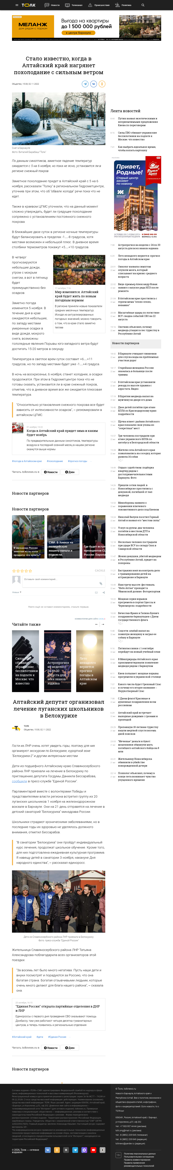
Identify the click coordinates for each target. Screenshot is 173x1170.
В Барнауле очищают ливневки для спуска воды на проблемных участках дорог (138, 357)
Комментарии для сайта (90, 619)
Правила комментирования (137, 1160)
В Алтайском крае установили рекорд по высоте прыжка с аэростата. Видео (136, 385)
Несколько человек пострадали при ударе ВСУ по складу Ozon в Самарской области (137, 545)
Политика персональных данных (140, 1154)
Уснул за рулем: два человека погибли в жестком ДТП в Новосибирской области (136, 531)
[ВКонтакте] (93, 84)
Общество (17, 84)
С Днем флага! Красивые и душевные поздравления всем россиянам (137, 702)
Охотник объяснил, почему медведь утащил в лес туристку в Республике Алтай (138, 330)
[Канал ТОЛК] (69, 472)
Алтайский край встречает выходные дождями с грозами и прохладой (138, 716)
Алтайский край (21, 1037)
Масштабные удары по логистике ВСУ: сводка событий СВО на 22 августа (138, 316)
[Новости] (50, 472)
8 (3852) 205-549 (128, 1139)
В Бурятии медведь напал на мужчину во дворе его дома (135, 398)
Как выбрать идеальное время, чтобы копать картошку (137, 148)
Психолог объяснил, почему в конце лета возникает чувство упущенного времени (137, 776)
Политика (126, 5)
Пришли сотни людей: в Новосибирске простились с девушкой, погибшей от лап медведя (135, 490)
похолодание (55, 461)
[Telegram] (85, 84)
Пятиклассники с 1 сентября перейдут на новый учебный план (139, 650)
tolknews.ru (130, 1088)
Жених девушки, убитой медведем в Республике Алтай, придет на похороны (139, 560)
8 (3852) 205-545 (128, 1135)
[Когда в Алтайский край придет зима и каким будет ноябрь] (17, 439)
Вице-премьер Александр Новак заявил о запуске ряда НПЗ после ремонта (138, 288)
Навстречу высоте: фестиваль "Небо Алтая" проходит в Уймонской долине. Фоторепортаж (139, 588)
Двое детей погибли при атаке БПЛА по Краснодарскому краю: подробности (137, 411)
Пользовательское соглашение (139, 1157)
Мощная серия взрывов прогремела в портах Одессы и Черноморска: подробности (136, 602)
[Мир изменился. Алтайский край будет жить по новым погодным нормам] (79, 270)
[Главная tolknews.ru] (28, 5)
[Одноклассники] (102, 84)
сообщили (19, 781)
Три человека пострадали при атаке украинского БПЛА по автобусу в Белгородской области (138, 439)
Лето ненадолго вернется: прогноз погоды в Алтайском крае (88, 670)
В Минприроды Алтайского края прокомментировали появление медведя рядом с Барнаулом (138, 663)
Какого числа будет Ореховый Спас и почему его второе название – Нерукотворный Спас (139, 688)
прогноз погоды (77, 461)
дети (39, 1037)
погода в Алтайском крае (27, 461)
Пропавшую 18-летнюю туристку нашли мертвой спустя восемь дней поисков (138, 730)
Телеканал (77, 5)
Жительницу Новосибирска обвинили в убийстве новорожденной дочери (135, 762)
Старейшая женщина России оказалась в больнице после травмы (136, 371)
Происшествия (101, 5)
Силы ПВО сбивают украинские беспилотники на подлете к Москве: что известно (26, 670)
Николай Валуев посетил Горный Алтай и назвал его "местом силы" (139, 518)
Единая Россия (57, 1037)
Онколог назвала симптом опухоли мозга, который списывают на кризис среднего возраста (137, 271)
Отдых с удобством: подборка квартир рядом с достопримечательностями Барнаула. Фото (136, 472)
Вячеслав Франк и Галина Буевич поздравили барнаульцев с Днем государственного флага (138, 616)
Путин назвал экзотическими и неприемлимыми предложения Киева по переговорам (138, 122)
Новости (55, 5)
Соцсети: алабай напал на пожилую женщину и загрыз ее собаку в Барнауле (137, 634)
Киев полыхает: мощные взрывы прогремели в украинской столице (139, 675)
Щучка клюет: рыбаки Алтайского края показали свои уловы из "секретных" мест (139, 425)
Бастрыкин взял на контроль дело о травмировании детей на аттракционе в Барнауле (139, 574)
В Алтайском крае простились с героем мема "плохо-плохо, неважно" (137, 302)
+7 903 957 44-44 (128, 1126)
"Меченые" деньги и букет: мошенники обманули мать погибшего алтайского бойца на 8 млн (138, 746)
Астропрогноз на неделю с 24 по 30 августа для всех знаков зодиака (58, 673)
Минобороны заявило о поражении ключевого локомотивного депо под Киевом (138, 506)
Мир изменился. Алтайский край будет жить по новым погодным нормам (76, 296)
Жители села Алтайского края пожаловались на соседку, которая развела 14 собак (139, 453)
